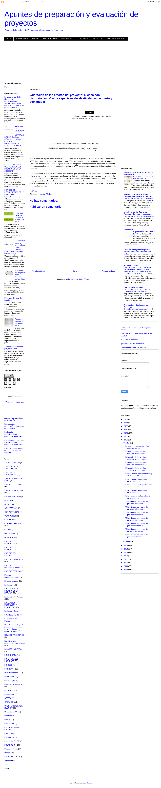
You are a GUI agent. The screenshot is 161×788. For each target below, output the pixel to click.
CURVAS (7, 530)
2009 (126, 566)
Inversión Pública (22, 39)
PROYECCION (10, 745)
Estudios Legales (11, 581)
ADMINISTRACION (12, 463)
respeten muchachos (129, 340)
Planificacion (9, 716)
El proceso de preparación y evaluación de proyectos (14, 426)
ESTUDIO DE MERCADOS (116, 39)
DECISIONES (9, 534)
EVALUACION (97, 39)
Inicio (75, 271)
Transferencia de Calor (133, 287)
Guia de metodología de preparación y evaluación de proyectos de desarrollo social (14, 628)
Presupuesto (9, 733)
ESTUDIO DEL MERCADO (10, 548)
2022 (126, 426)
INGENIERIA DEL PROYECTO (11, 660)
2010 (126, 563)
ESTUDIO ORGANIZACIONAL (12, 566)
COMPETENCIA (10, 508)
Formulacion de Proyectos (10, 620)
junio (128, 541)
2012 (126, 556)
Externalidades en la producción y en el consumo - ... (138, 475)
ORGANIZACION (11, 712)
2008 (126, 570)
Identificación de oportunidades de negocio (14, 642)
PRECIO (7, 720)
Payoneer (8, 87)
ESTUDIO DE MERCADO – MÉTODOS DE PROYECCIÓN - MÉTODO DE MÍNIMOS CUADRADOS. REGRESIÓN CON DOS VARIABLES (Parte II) (14, 136)
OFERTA (7, 698)
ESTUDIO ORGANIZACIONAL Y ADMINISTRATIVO (20, 217)
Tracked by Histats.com (15, 402)
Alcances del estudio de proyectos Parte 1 (20, 322)
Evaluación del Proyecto (14, 597)
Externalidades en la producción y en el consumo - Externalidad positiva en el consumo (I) (14, 247)
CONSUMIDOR (10, 516)
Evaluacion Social (11, 611)
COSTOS (35, 39)
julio (128, 443)
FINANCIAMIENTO (11, 615)
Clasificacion (9, 504)
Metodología (9, 694)
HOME (9, 39)
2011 (126, 559)
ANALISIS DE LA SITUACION (11, 468)
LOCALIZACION (82, 39)
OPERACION (9, 702)
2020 (126, 433)
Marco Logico (9, 680)
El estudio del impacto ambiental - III (137, 309)
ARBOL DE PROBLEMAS (14, 490)
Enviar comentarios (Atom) (78, 279)
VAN (6, 768)
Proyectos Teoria (11, 749)
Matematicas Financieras (14, 684)
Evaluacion (8, 585)
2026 (126, 419)
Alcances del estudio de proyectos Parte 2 (13, 348)
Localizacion (9, 677)
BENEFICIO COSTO (12, 496)
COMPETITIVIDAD (11, 512)
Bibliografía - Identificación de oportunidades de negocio (14, 434)
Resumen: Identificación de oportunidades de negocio (14, 450)
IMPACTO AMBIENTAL (13, 649)
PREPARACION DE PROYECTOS (12, 728)
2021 (126, 430)
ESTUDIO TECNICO (12, 571)
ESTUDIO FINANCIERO (14, 559)
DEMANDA (8, 537)
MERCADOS (9, 690)
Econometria (129, 230)
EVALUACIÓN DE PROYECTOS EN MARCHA (11, 591)
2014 (126, 549)
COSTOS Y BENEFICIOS (14, 524)
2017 (126, 436)
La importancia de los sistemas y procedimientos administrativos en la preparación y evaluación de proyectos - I (14, 102)
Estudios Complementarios (11, 576)
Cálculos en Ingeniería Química (137, 250)
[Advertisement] (79, 62)
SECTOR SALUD (11, 757)
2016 (126, 440)
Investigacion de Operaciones (136, 194)
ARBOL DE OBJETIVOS (13, 484)
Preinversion (9, 724)
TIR (5, 764)
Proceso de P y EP (11, 741)
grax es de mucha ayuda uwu (133, 344)
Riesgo (7, 753)
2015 (126, 545)
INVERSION (9, 669)
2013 (126, 552)
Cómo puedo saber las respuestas (134, 347)
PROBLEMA (9, 737)
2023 (126, 423)
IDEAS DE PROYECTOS (14, 635)
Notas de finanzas (131, 265)
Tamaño (7, 761)
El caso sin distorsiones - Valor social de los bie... (137, 447)
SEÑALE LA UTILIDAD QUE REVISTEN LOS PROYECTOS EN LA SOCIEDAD (13, 168)
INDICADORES (10, 655)
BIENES (7, 500)
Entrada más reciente (40, 271)
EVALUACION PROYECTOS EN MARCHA (57, 39)
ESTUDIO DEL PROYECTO (10, 554)
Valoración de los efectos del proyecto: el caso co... (136, 502)
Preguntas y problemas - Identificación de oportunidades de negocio (14, 442)
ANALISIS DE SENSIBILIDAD (10, 473)
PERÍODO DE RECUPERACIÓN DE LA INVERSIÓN (14, 192)
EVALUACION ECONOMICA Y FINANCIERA (10, 605)
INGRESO (8, 665)
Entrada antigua (108, 271)
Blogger (90, 783)
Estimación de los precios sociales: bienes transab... (136, 452)
